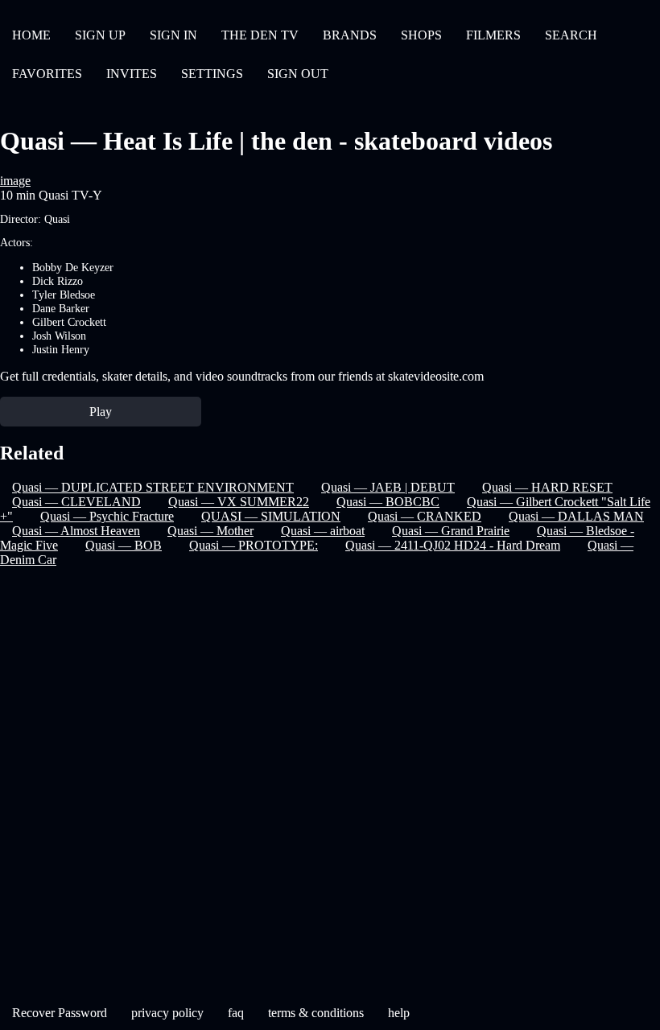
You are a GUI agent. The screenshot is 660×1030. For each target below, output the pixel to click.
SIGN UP (100, 35)
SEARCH (571, 35)
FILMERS (493, 35)
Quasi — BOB (123, 545)
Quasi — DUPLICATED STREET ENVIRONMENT (153, 487)
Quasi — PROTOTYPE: (253, 545)
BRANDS (350, 35)
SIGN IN (173, 35)
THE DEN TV (260, 35)
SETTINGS (212, 73)
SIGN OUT (297, 73)
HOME (31, 35)
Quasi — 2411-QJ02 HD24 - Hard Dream (452, 545)
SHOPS (421, 35)
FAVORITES (47, 73)
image (15, 180)
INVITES (131, 73)
